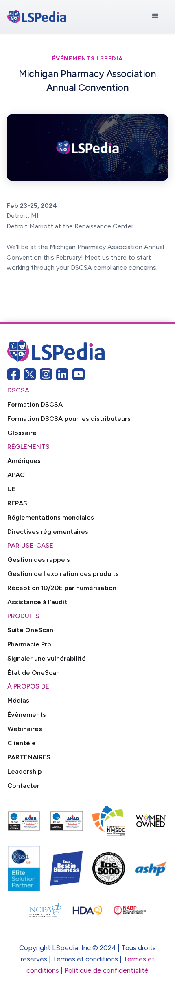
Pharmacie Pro (29, 644)
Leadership (24, 771)
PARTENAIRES (28, 757)
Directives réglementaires (47, 531)
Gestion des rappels (38, 559)
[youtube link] (78, 374)
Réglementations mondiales (50, 517)
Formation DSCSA (35, 404)
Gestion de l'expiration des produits (63, 574)
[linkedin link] (62, 374)
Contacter (23, 785)
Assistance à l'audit (37, 602)
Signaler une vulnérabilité (46, 658)
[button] (155, 16)
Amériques (24, 461)
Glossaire (22, 433)
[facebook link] (13, 374)
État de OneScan (33, 672)
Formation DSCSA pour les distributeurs (69, 418)
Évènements (26, 714)
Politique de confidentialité (106, 970)
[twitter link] (30, 374)
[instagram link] (46, 374)
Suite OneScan (30, 630)
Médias (18, 700)
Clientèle (21, 743)
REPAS (17, 503)
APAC (16, 475)
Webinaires (24, 729)
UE (11, 489)
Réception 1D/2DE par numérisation (61, 588)
